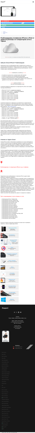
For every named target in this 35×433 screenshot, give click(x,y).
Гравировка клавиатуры (5, 399)
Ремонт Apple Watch (5, 360)
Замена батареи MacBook (6, 373)
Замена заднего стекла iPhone (6, 407)
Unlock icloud (7, 57)
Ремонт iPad (3, 354)
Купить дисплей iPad (5, 403)
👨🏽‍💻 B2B (3, 428)
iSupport (4, 31)
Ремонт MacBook (4, 356)
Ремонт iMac (4, 358)
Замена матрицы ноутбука (6, 371)
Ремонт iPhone (5, 32)
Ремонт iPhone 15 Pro (5, 413)
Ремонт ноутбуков (4, 389)
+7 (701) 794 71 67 (18, 348)
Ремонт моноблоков (5, 395)
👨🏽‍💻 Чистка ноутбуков (5, 397)
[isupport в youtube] (20, 312)
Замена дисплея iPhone (5, 379)
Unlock (4, 33)
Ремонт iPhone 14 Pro (5, 409)
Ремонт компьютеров (5, 391)
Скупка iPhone (4, 381)
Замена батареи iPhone (5, 375)
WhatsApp (4, 25)
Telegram (3, 27)
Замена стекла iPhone (5, 377)
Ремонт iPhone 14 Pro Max (6, 411)
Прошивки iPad (4, 383)
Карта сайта (3, 387)
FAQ (2, 385)
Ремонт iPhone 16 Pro (5, 415)
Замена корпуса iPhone (5, 405)
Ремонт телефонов (4, 393)
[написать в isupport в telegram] (14, 312)
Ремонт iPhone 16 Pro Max (6, 417)
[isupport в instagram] (18, 312)
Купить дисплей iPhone (5, 401)
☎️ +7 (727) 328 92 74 (17, 346)
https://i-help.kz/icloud (12, 106)
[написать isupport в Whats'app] (16, 312)
